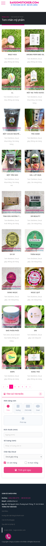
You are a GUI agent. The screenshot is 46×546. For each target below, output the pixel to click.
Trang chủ (5, 17)
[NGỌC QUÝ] (34, 278)
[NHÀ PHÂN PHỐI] (11, 316)
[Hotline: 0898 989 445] (7, 532)
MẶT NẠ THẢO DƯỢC (35, 93)
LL (12, 93)
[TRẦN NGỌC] (34, 240)
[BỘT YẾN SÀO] (11, 161)
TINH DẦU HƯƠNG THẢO (12, 216)
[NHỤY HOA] (11, 40)
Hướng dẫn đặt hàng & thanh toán (13, 515)
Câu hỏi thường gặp (8, 520)
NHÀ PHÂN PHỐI (12, 331)
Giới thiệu (5, 511)
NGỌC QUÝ (35, 292)
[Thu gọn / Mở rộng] (40, 394)
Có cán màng (12, 462)
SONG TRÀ (35, 372)
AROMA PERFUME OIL (35, 55)
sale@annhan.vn (12, 501)
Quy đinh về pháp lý (8, 524)
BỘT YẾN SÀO (12, 175)
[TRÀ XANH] (34, 120)
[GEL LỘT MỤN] (34, 161)
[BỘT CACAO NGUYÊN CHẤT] (11, 120)
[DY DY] (11, 240)
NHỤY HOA (12, 55)
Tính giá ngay (24, 470)
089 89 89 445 (26, 498)
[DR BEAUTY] (34, 202)
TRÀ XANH (35, 134)
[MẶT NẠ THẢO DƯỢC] (34, 78)
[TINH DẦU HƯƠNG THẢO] (11, 202)
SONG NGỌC (12, 292)
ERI (35, 331)
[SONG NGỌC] (11, 278)
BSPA (12, 372)
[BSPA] (11, 358)
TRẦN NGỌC (35, 254)
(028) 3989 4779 (13, 498)
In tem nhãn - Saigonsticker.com (14, 530)
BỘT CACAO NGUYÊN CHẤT (12, 134)
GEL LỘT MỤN (35, 175)
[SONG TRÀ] (34, 358)
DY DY (12, 254)
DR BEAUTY (35, 216)
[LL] (11, 78)
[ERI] (34, 316)
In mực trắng (33, 462)
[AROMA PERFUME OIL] (34, 40)
